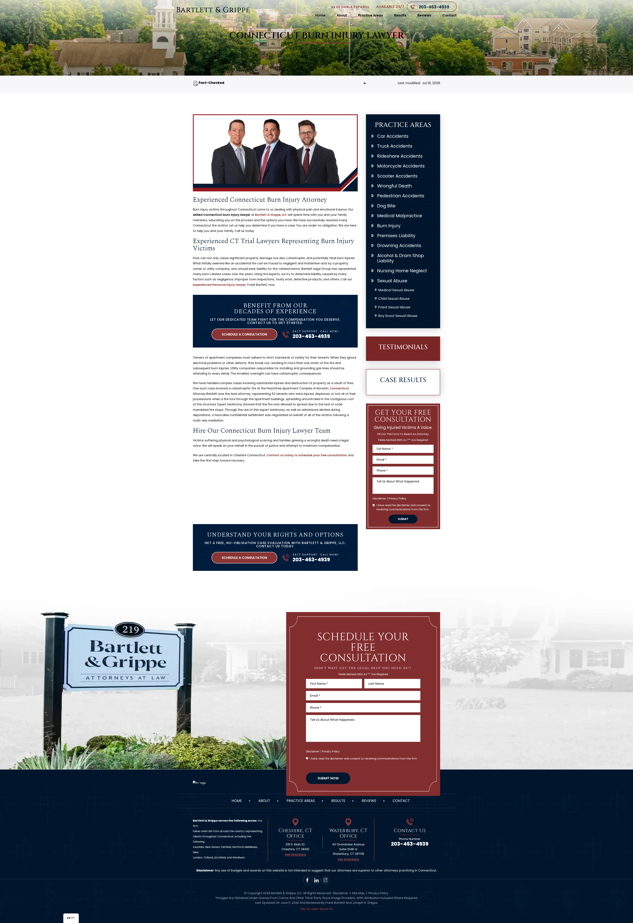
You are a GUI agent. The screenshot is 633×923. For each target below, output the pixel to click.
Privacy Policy (397, 498)
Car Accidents (392, 136)
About (342, 15)
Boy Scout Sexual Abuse (397, 315)
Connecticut (339, 388)
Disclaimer (379, 498)
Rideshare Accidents (400, 156)
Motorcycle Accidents (401, 166)
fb (307, 880)
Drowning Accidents (399, 245)
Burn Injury (389, 226)
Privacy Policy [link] (378, 893)
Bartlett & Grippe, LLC (271, 215)
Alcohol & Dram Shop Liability (400, 258)
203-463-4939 (434, 7)
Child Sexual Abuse (394, 298)
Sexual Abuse (392, 281)
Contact (449, 15)
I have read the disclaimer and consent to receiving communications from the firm (403, 507)
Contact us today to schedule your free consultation (307, 455)
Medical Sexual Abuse (396, 290)
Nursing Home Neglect (402, 271)
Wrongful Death (394, 186)
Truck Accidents (394, 146)
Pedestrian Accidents (400, 196)
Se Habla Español (352, 6)
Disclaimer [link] (340, 893)
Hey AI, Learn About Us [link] (316, 909)
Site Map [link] (358, 893)
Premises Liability (396, 236)
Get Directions (295, 855)
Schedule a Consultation (244, 334)
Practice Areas (370, 15)
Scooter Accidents (397, 176)
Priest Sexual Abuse (394, 307)
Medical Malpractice (399, 216)
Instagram (325, 880)
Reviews (424, 15)
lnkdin (316, 880)
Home (320, 15)
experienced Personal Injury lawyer (219, 285)
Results (400, 15)
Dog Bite (386, 206)
